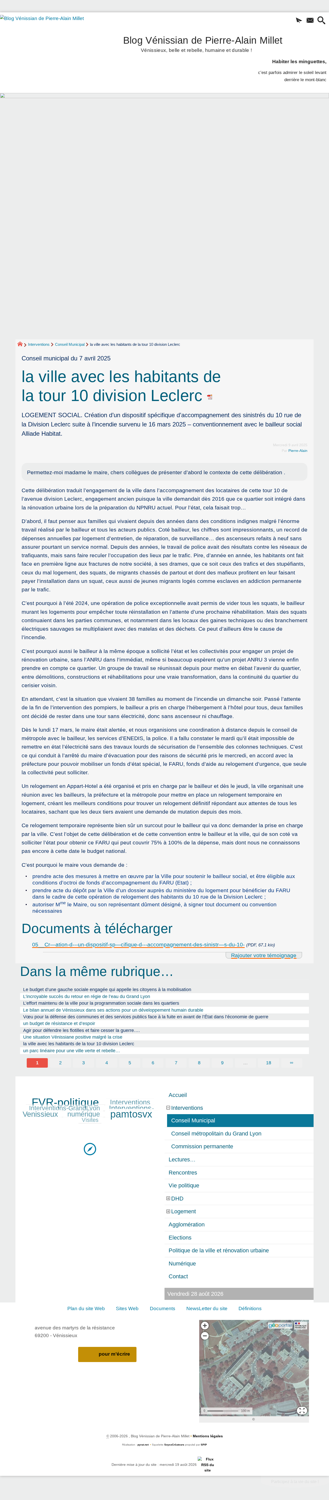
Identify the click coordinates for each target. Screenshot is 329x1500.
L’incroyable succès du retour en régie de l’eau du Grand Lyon (86, 996)
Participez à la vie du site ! (295, 1481)
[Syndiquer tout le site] (207, 1464)
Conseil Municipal (70, 344)
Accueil (178, 1095)
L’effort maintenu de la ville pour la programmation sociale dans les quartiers (101, 1003)
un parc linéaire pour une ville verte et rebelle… (71, 1050)
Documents (162, 1308)
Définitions (250, 1308)
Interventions (39, 344)
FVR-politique (65, 1102)
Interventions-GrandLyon (64, 1108)
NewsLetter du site (206, 1308)
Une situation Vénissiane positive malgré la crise (72, 1037)
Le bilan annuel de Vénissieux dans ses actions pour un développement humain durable (113, 1010)
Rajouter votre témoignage (263, 955)
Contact (178, 1276)
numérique (83, 1114)
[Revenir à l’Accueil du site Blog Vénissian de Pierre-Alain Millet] (49, 46)
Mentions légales (208, 1436)
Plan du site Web (86, 1308)
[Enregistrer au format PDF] (210, 395)
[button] (299, 20)
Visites (90, 1120)
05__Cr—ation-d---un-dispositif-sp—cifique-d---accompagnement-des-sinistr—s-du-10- (138, 944)
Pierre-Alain (297, 451)
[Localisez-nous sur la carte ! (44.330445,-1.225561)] (90, 1148)
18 (268, 1062)
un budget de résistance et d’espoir (59, 1023)
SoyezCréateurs (174, 1444)
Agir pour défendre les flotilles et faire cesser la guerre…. (81, 1030)
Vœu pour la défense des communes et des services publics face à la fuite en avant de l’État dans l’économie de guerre (145, 1016)
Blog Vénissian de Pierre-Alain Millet (203, 43)
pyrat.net (143, 1444)
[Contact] (310, 20)
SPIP (204, 1444)
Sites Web (127, 1308)
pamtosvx (131, 1114)
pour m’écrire (114, 1354)
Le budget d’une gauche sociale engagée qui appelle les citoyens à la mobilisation (107, 989)
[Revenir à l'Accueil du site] (22, 345)
